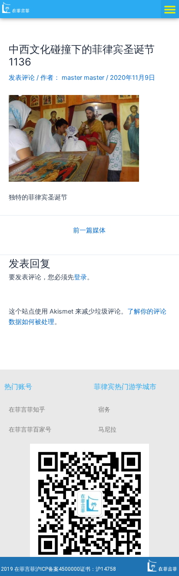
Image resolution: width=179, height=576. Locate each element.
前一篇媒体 (89, 230)
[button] (170, 9)
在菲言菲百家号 (30, 429)
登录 (80, 277)
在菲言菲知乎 (27, 409)
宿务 (104, 409)
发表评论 (22, 78)
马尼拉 (107, 429)
